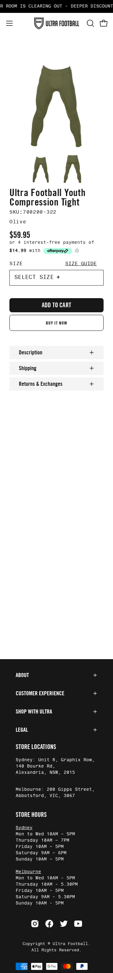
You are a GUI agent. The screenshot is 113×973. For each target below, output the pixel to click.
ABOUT (22, 675)
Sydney (24, 828)
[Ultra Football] (56, 24)
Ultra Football (70, 944)
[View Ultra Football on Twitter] (63, 923)
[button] (89, 23)
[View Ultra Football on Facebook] (49, 923)
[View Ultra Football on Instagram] (35, 923)
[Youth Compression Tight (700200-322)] (41, 169)
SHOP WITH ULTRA (34, 711)
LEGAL (22, 729)
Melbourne (28, 872)
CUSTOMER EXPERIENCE (40, 693)
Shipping (27, 368)
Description (30, 352)
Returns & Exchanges (40, 383)
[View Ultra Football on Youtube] (78, 923)
